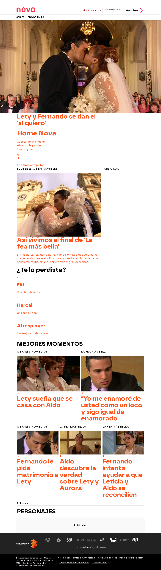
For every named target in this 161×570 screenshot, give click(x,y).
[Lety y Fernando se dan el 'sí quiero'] (80, 66)
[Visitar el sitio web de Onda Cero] (113, 540)
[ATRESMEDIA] (27, 544)
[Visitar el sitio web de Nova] (80, 540)
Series (20, 17)
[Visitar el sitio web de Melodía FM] (135, 540)
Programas (36, 17)
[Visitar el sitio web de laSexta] (58, 540)
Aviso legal (64, 558)
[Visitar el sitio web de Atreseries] (102, 540)
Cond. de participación (131, 558)
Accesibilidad (99, 562)
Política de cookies (107, 558)
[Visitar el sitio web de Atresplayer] (86, 547)
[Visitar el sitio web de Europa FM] (124, 540)
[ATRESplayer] (134, 10)
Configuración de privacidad (74, 562)
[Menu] (141, 17)
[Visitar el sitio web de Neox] (69, 540)
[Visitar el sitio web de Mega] (91, 540)
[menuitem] (80, 142)
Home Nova (36, 133)
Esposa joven (25, 149)
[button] (30, 165)
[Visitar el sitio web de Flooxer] (101, 547)
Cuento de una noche (31, 141)
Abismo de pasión (29, 145)
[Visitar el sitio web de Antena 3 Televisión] (48, 540)
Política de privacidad (83, 558)
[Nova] (36, 10)
